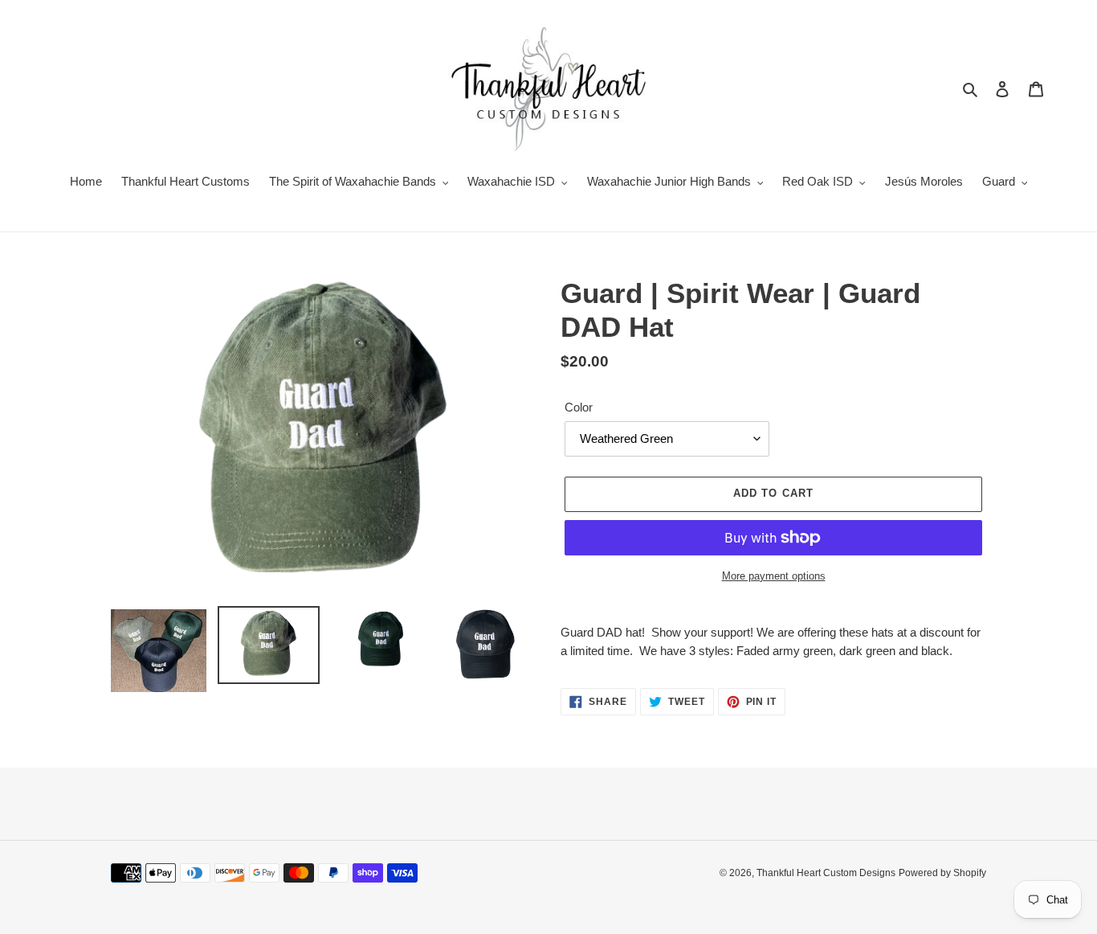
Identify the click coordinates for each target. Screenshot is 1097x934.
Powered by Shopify (942, 873)
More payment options (774, 576)
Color (579, 407)
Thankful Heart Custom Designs (825, 873)
